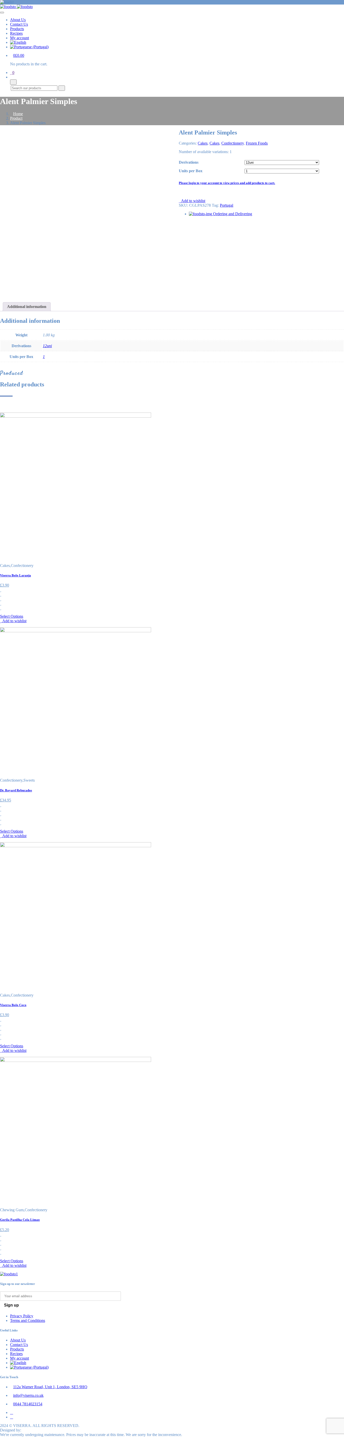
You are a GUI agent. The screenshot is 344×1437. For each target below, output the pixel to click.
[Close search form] (13, 82)
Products (17, 29)
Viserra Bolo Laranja (15, 575)
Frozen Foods (257, 143)
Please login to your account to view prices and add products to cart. (227, 183)
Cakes (203, 143)
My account (19, 38)
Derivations (188, 162)
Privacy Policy (21, 1316)
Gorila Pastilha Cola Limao (20, 1220)
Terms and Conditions (27, 1320)
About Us (18, 20)
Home (18, 114)
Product (16, 118)
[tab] (27, 306)
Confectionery (232, 143)
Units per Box (190, 171)
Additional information (26, 306)
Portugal (226, 205)
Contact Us (19, 24)
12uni (47, 346)
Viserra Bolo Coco (13, 1005)
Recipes (16, 33)
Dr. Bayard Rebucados (16, 790)
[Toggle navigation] (2, 12)
